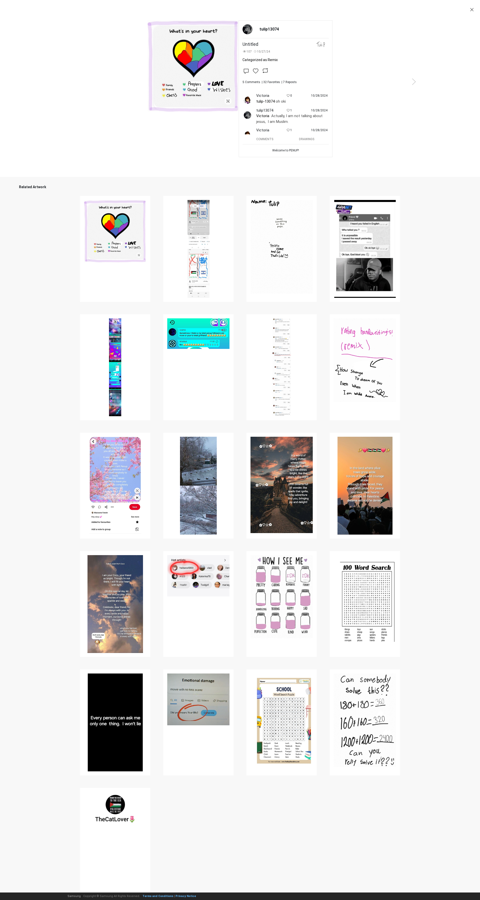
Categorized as (260, 60)
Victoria (262, 116)
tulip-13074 (265, 101)
